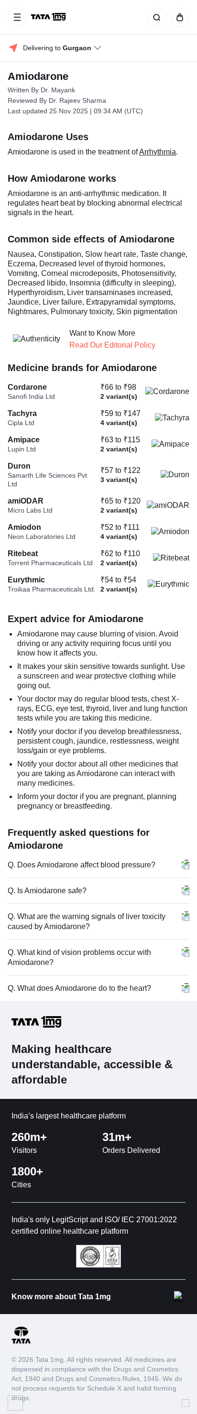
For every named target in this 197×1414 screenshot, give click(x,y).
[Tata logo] (21, 1342)
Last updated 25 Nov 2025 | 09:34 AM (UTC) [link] (75, 111)
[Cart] (177, 17)
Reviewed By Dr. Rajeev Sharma (57, 100)
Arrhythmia (157, 152)
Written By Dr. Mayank (41, 90)
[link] (49, 17)
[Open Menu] (17, 17)
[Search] (154, 17)
